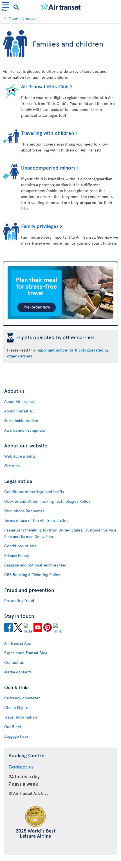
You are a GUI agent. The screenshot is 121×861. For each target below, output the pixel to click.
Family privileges (40, 225)
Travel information (23, 18)
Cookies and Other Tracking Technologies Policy (47, 501)
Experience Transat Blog (25, 652)
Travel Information (20, 717)
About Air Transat (19, 401)
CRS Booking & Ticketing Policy (32, 574)
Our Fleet (12, 726)
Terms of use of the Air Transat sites (36, 520)
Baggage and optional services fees (35, 565)
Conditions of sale (20, 545)
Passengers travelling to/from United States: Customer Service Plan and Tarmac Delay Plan (60, 533)
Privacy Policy (16, 555)
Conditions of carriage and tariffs (34, 491)
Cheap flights (16, 707)
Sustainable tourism (21, 420)
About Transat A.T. (20, 411)
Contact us (14, 662)
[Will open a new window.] (8, 628)
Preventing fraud (19, 600)
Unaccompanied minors (48, 167)
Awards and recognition (25, 430)
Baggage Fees (16, 736)
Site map (12, 465)
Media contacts (18, 672)
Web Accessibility (19, 456)
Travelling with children (47, 132)
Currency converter (22, 697)
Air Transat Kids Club (45, 86)
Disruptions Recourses (24, 510)
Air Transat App (17, 643)
